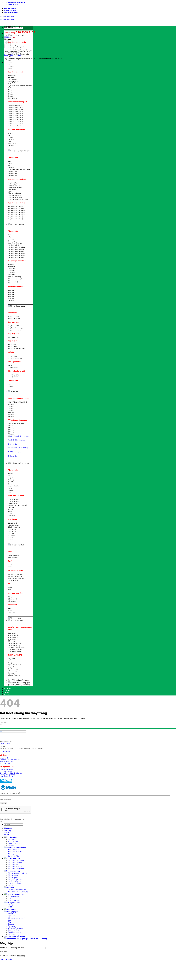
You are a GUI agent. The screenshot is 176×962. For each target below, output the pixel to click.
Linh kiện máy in (14, 883)
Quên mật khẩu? (6, 959)
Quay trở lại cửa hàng (12, 55)
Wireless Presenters (15, 928)
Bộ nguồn (11, 905)
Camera (11, 924)
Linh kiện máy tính (17, 545)
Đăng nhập (20, 955)
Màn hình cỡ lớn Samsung (18, 892)
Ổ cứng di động (14, 896)
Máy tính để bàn (14, 850)
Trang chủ (7, 688)
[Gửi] (5, 30)
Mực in (10, 885)
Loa (9, 920)
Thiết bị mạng (15, 618)
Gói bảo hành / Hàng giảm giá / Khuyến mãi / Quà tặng (19, 684)
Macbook (11, 845)
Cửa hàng (7, 690)
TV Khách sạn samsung (17, 890)
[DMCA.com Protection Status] (6, 782)
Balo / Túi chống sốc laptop (18, 680)
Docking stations (14, 932)
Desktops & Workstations (20, 151)
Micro (10, 922)
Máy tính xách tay (17, 35)
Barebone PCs (13, 856)
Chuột (10, 914)
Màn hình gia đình (15, 866)
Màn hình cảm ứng (15, 862)
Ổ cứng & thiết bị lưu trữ (19, 463)
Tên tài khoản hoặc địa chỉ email (13, 948)
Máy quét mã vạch (15, 879)
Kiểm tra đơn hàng (10, 8)
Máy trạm (11, 854)
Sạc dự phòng (13, 930)
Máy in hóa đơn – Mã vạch (18, 873)
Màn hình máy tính (17, 224)
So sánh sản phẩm (10, 10)
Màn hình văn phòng (16, 860)
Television (14, 392)
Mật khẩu (4, 952)
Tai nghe (11, 926)
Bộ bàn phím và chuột (16, 918)
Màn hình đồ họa (14, 864)
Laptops (11, 839)
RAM (10, 907)
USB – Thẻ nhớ (13, 900)
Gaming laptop (14, 843)
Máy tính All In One (15, 852)
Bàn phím (11, 916)
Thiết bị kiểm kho (14, 881)
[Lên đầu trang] (1, 821)
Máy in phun (13, 877)
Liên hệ (6, 692)
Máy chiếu (12, 934)
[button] (11, 12)
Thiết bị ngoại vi (16, 620)
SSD (9, 898)
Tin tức (6, 694)
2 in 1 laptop (13, 841)
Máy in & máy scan (17, 306)
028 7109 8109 (5, 743)
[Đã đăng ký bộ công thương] (8, 790)
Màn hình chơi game (16, 869)
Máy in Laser (13, 875)
